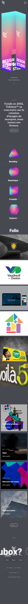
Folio (21, 556)
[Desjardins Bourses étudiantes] (14, 349)
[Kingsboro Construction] (14, 247)
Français (11, 569)
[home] (3, 2)
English (19, 569)
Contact (20, 561)
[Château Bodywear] (14, 298)
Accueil (8, 556)
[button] (25, 3)
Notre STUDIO (14, 130)
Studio (7, 561)
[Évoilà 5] (14, 374)
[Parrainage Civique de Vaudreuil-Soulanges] (14, 323)
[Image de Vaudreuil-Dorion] (14, 272)
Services (14, 556)
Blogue (13, 561)
